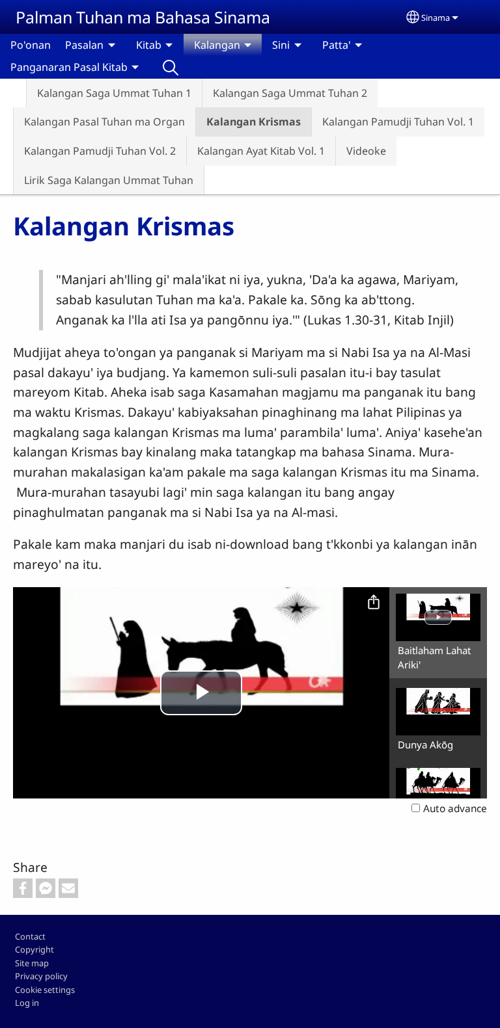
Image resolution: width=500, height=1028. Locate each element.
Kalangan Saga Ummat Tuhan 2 (290, 93)
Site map (32, 963)
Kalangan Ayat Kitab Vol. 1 (261, 151)
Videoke (366, 151)
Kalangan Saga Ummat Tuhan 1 (114, 93)
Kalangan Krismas (253, 121)
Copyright (34, 949)
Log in (27, 1002)
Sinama (435, 17)
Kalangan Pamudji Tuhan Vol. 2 (100, 151)
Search (170, 67)
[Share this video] (373, 602)
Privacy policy (41, 976)
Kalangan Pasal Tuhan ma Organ (104, 121)
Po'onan (30, 45)
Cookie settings (45, 989)
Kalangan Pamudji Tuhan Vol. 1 (398, 121)
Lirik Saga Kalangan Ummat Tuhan (108, 180)
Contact (30, 936)
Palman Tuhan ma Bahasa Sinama (143, 17)
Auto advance (455, 808)
